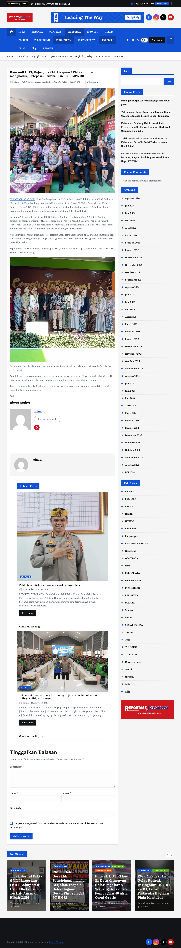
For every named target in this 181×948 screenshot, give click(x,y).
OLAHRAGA (131, 558)
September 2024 (134, 368)
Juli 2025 (130, 294)
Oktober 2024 (132, 361)
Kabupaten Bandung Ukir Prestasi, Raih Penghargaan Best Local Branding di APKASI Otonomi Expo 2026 (145, 127)
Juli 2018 (130, 472)
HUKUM (109, 31)
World (128, 669)
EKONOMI (92, 31)
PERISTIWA (74, 31)
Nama (14, 793)
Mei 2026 (130, 220)
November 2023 (133, 442)
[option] (26, 885)
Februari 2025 (132, 331)
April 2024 (131, 405)
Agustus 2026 (132, 198)
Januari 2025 (132, 339)
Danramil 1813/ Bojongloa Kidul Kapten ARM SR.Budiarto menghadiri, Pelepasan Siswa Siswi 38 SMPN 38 (69, 56)
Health (128, 513)
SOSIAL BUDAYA (86, 40)
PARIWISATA (132, 573)
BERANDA (37, 31)
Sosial (128, 617)
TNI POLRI (107, 40)
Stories (129, 632)
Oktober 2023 (132, 450)
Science (129, 610)
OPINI (22, 48)
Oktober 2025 (132, 272)
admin (16, 81)
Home (22, 31)
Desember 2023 (133, 435)
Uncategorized (133, 662)
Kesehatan (130, 528)
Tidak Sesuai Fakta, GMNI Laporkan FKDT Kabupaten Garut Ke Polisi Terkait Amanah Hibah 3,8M (144, 142)
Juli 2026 (130, 205)
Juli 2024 (130, 383)
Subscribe (157, 40)
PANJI (128, 565)
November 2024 (133, 353)
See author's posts (47, 418)
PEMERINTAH (42, 40)
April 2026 (131, 227)
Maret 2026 (131, 235)
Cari (126, 71)
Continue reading (30, 626)
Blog (34, 48)
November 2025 (133, 264)
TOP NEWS (55, 31)
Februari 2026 (132, 242)
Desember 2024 (133, 346)
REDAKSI (48, 48)
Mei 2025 (130, 309)
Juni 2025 (130, 302)
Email (67, 793)
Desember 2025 (133, 257)
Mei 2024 (130, 398)
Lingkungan (40, 81)
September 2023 (134, 457)
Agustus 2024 (132, 376)
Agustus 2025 (132, 287)
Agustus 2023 (132, 464)
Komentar (16, 766)
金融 (127, 691)
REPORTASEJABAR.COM (22, 199)
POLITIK (23, 40)
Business (129, 491)
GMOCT (129, 506)
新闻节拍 (129, 676)
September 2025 (134, 279)
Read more (27, 613)
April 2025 (131, 316)
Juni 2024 (130, 390)
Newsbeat (130, 550)
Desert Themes (56, 942)
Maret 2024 (131, 412)
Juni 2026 (130, 213)
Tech (128, 639)
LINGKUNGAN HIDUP (136, 543)
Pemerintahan (133, 580)
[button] (168, 855)
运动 (127, 684)
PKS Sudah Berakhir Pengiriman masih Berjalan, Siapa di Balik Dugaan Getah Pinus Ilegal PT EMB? (145, 157)
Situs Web (15, 808)
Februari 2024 (132, 420)
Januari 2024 (132, 427)
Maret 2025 (131, 324)
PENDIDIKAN (63, 40)
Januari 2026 (132, 250)
